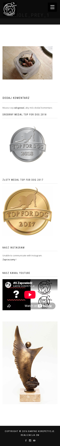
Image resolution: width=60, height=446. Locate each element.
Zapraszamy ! (9, 259)
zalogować (19, 107)
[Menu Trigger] (52, 7)
